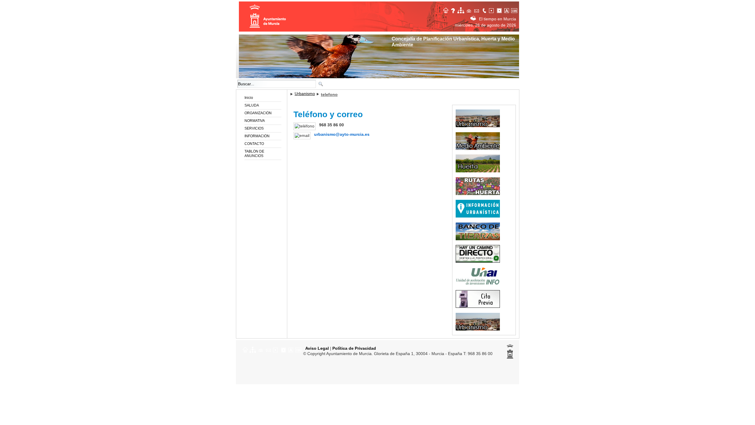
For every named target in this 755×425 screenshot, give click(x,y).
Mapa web (461, 9)
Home (446, 9)
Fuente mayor (507, 9)
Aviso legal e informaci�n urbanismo (454, 9)
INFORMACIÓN (257, 136)
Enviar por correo (477, 9)
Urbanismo (305, 93)
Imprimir (469, 9)
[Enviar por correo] (269, 349)
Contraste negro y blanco (500, 9)
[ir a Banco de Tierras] (479, 239)
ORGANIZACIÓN (258, 113)
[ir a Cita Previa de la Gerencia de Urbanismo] (479, 306)
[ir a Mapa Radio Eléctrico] (479, 329)
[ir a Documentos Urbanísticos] (479, 216)
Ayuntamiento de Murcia (268, 16)
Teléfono (484, 9)
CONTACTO (254, 144)
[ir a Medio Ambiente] (479, 148)
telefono (329, 94)
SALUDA (251, 105)
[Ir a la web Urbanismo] (479, 126)
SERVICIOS (254, 128)
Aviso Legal (316, 348)
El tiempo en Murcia (497, 19)
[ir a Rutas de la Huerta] (479, 194)
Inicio (248, 98)
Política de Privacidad (354, 348)
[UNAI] (479, 284)
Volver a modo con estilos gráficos (515, 9)
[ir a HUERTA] (479, 171)
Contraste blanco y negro (492, 9)
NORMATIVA (254, 121)
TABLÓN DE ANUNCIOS (254, 153)
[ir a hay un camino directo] (479, 261)
